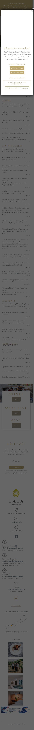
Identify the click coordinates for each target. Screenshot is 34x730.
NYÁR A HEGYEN (17, 72)
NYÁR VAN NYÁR (17, 68)
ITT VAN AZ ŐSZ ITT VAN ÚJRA (17, 88)
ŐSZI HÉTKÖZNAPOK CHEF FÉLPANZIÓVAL (17, 83)
